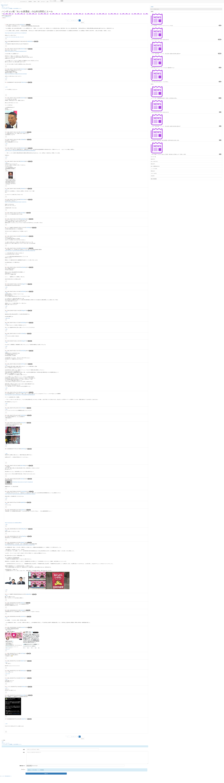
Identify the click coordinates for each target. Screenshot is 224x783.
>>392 (6, 595)
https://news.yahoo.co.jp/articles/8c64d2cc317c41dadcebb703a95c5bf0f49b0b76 (20, 394)
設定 (47, 1)
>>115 (20, 37)
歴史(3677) (153, 163)
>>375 (6, 189)
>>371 (6, 77)
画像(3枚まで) (22, 765)
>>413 (6, 679)
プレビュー (23, 769)
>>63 (18, 37)
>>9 (7, 37)
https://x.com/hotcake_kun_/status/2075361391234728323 (16, 73)
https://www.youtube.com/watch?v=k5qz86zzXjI (24, 482)
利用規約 (30, 1)
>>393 (6, 409)
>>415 (8, 673)
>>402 (6, 530)
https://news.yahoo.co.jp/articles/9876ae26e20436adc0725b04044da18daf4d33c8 (20, 150)
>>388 (6, 318)
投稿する (46, 773)
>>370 (6, 87)
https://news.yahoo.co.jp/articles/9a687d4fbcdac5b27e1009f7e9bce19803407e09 (20, 250)
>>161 (22, 37)
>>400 (6, 503)
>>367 (6, 42)
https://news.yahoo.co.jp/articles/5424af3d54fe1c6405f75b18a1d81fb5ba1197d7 (20, 545)
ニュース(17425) (154, 168)
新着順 (152, 6)
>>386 (6, 287)
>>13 (9, 37)
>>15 (11, 37)
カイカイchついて (23, 1)
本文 (24, 752)
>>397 (6, 444)
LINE (6, 16)
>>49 (16, 37)
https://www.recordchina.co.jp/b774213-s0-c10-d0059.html (16, 33)
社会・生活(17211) (154, 161)
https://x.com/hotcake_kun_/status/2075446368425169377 (16, 51)
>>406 (6, 387)
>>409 (6, 589)
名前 (24, 749)
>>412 (6, 649)
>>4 (5, 37)
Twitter (35, 1)
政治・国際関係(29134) (155, 166)
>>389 (8, 318)
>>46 (14, 37)
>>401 (6, 498)
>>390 (6, 329)
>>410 (6, 662)
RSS (38, 1)
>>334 (6, 365)
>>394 (6, 403)
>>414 (6, 673)
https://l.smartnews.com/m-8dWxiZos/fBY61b (13, 522)
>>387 (6, 306)
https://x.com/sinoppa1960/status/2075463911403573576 (15, 202)
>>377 (6, 157)
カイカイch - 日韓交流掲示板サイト (6, 776)
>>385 (6, 292)
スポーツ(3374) (154, 173)
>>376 (6, 143)
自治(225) (152, 175)
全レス (82, 22)
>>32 (12, 37)
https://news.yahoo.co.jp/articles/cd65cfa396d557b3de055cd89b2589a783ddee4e (20, 493)
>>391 (6, 346)
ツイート (3, 16)
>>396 (6, 453)
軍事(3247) (153, 171)
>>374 (6, 162)
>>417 (8, 649)
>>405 (6, 617)
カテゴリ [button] (42, 1)
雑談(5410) (153, 159)
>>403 (6, 524)
